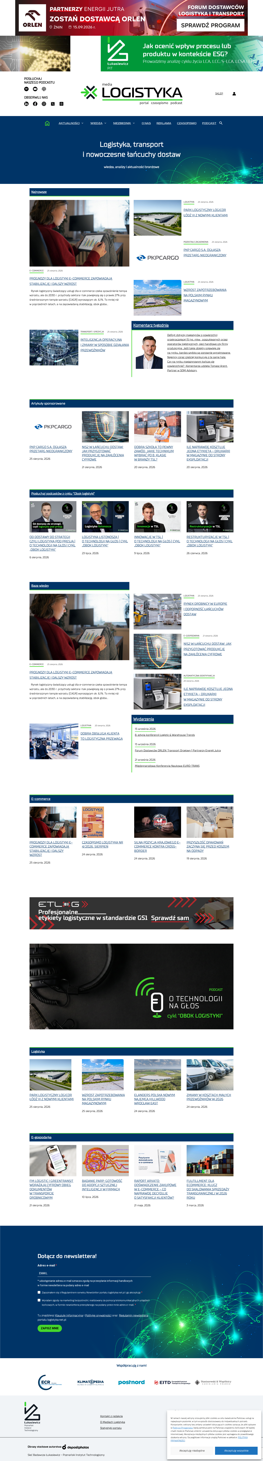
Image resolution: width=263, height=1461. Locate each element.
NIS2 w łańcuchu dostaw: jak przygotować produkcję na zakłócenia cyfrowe (207, 649)
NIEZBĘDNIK (122, 123)
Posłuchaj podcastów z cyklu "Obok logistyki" (63, 493)
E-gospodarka (191, 636)
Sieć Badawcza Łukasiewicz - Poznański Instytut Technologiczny (66, 1455)
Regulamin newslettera (133, 1315)
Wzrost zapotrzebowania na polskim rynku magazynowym (205, 295)
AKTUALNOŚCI (69, 123)
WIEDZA (96, 123)
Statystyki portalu (111, 1428)
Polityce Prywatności (183, 1428)
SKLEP (219, 93)
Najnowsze (39, 192)
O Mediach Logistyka (112, 1422)
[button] (82, 123)
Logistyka (189, 202)
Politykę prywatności (98, 1315)
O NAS (146, 123)
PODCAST (209, 123)
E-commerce (37, 271)
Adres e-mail (47, 1265)
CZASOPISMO (186, 123)
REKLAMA (164, 123)
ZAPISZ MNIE (50, 1328)
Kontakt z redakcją (111, 1416)
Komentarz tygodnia (151, 325)
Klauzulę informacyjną (69, 1315)
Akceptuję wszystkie (236, 1450)
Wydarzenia (143, 719)
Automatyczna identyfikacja (199, 676)
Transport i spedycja (92, 332)
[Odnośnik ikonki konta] (234, 94)
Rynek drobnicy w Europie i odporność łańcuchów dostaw (205, 609)
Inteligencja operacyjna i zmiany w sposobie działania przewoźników (105, 345)
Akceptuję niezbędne (192, 1450)
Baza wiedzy (40, 585)
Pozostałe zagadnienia (196, 242)
